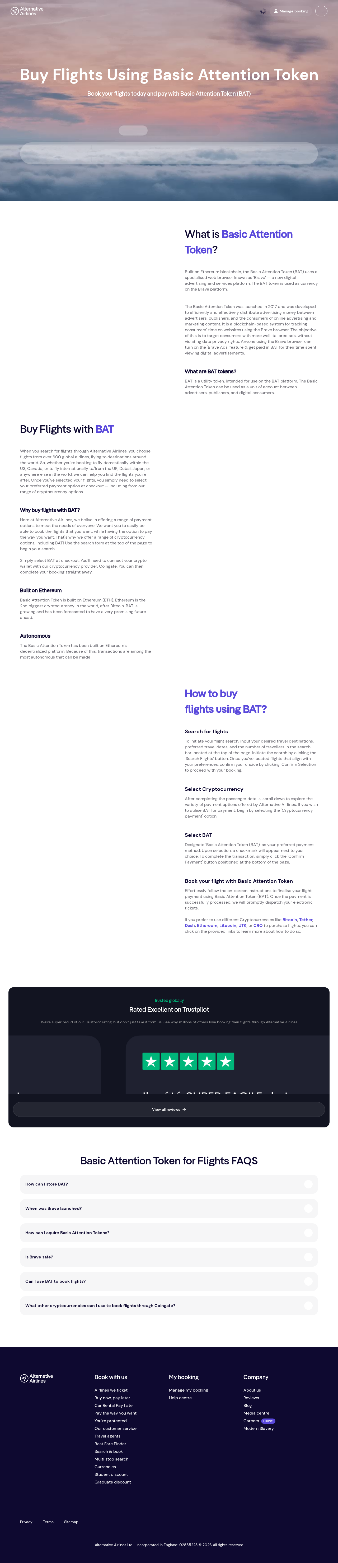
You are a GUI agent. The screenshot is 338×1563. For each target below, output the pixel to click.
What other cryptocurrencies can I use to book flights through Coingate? (100, 1305)
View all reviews (166, 1109)
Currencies (105, 1466)
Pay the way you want (116, 1413)
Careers (251, 1421)
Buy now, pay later (112, 1398)
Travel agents (107, 1436)
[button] (321, 11)
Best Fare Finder (110, 1444)
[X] (35, 1484)
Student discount (111, 1474)
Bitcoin (290, 919)
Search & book (109, 1451)
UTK (242, 925)
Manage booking (294, 11)
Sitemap (71, 1521)
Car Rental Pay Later (114, 1405)
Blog (247, 1405)
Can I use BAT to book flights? (55, 1281)
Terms (48, 1521)
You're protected (111, 1421)
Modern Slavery (258, 1428)
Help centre (180, 1398)
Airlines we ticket (111, 1390)
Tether (305, 919)
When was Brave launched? (53, 1208)
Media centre (256, 1413)
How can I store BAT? (46, 1184)
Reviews (251, 1398)
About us (252, 1390)
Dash (190, 925)
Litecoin (227, 925)
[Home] (27, 11)
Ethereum (207, 925)
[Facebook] (24, 1484)
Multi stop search (111, 1459)
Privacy (26, 1521)
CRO (258, 925)
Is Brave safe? (39, 1257)
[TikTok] (45, 1484)
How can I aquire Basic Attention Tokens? (67, 1232)
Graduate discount (113, 1482)
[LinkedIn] (66, 1484)
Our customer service (116, 1428)
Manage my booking (188, 1390)
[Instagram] (56, 1484)
